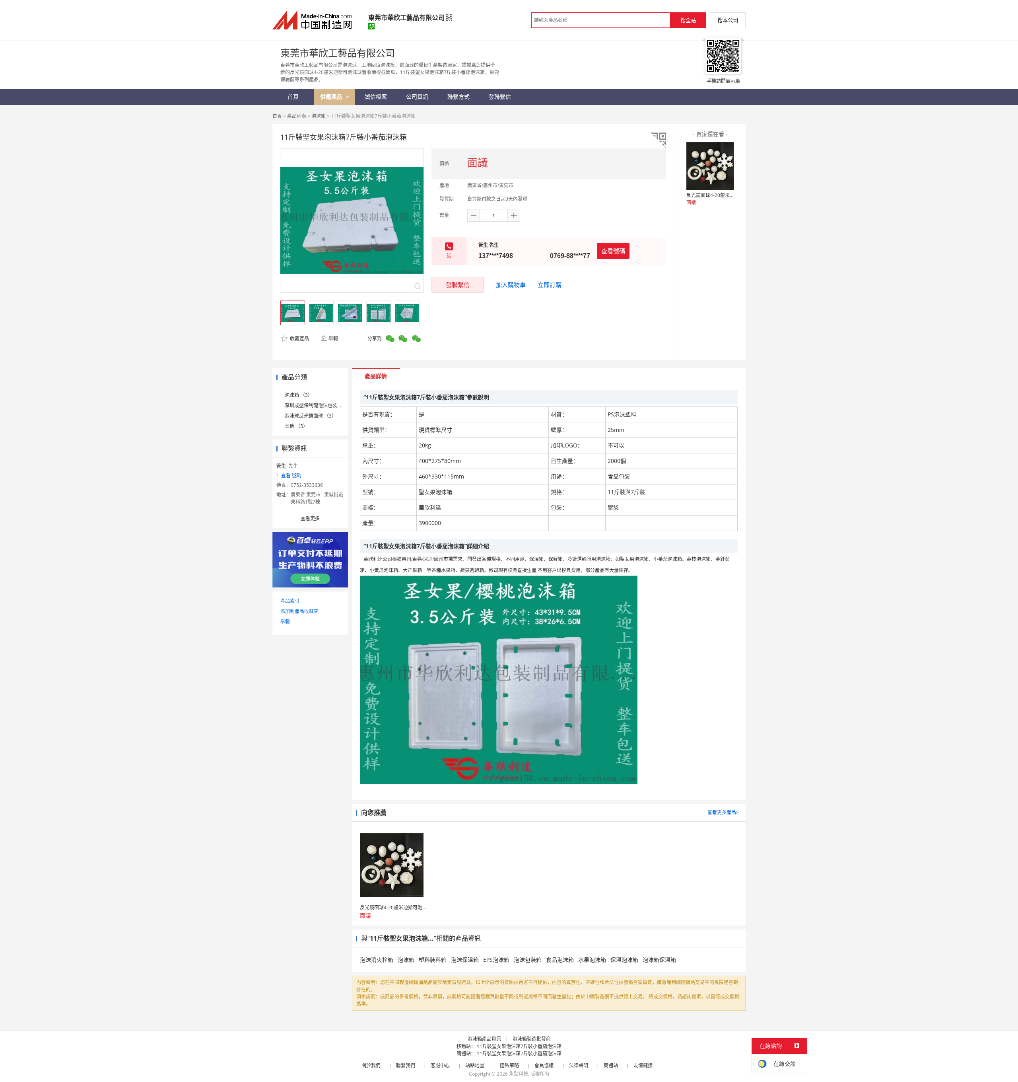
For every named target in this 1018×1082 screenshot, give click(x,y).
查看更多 (310, 518)
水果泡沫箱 (592, 959)
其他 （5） (296, 426)
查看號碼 (613, 251)
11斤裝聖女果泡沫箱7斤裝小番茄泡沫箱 (519, 1046)
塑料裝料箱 (433, 959)
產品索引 (289, 601)
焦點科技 (518, 1073)
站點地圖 (474, 1065)
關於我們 (371, 1065)
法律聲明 (578, 1065)
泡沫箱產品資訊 (484, 1038)
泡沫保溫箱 (465, 959)
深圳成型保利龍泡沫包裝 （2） (318, 405)
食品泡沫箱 (560, 959)
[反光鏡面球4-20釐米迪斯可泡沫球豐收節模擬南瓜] (710, 166)
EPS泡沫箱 (496, 959)
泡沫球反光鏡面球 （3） (310, 415)
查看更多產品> (723, 812)
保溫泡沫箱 (624, 959)
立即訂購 (549, 285)
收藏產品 (299, 338)
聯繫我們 (405, 1065)
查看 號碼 (291, 475)
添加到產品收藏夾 (299, 611)
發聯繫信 (458, 285)
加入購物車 (511, 285)
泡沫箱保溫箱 (659, 959)
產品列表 (296, 116)
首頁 (277, 116)
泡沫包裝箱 (528, 959)
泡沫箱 (318, 116)
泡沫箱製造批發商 (532, 1038)
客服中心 (440, 1065)
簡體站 (611, 1065)
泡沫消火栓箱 (376, 959)
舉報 (333, 338)
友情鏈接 (643, 1065)
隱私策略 (509, 1065)
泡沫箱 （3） (299, 395)
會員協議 (544, 1065)
